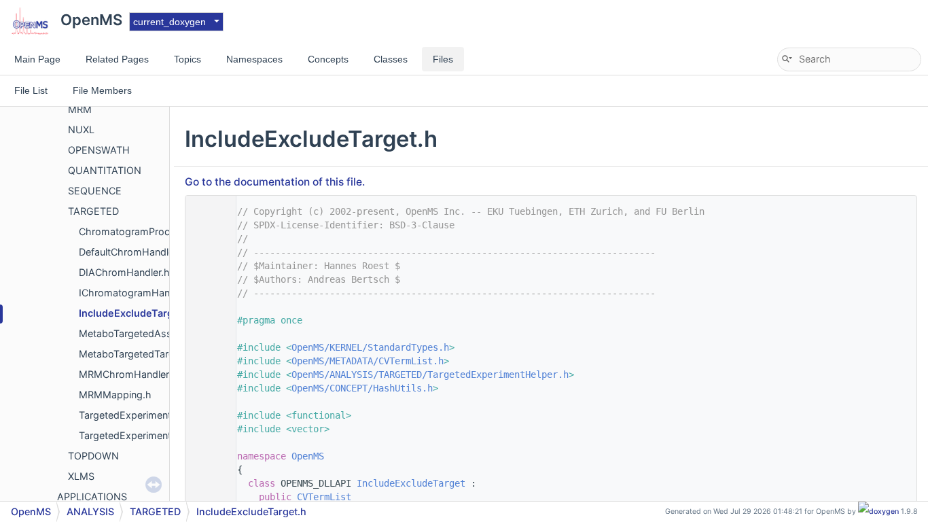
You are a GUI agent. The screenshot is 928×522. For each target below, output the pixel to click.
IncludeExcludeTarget (411, 483)
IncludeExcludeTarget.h (135, 313)
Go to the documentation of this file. (275, 181)
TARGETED (93, 211)
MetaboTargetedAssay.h (135, 333)
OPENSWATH (99, 150)
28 (207, 483)
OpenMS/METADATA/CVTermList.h (367, 360)
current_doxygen (169, 21)
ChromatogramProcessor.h (141, 231)
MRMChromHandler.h (128, 374)
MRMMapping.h (115, 394)
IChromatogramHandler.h (137, 292)
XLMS (81, 476)
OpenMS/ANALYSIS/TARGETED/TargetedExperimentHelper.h (430, 374)
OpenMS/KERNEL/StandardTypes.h (370, 347)
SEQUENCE (95, 190)
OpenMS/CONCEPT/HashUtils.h (362, 388)
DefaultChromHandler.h (132, 252)
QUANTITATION (104, 170)
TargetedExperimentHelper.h (144, 435)
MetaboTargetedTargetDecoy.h (150, 354)
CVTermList (324, 496)
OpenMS (307, 456)
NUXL (81, 129)
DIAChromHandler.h (124, 272)
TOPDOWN (93, 456)
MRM (80, 109)
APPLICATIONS (92, 496)
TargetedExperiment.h (129, 415)
